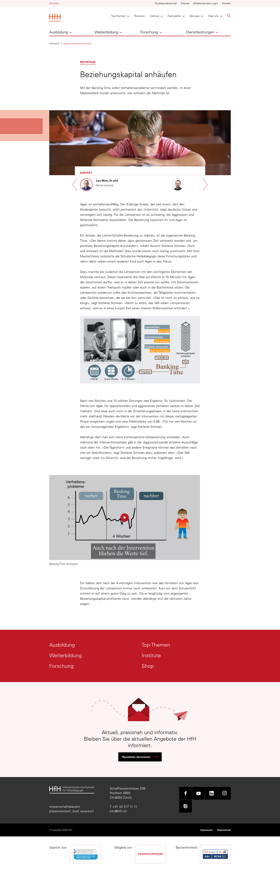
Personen (139, 16)
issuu (185, 806)
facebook (185, 793)
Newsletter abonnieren (136, 757)
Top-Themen (118, 16)
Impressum (206, 829)
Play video (124, 517)
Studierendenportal (166, 3)
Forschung (149, 32)
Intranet (185, 3)
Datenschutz (224, 829)
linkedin (211, 793)
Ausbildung (58, 32)
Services (195, 16)
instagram (224, 793)
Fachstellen (174, 16)
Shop (148, 666)
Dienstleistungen (200, 32)
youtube (198, 793)
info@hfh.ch (118, 811)
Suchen (229, 15)
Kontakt (226, 3)
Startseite (54, 43)
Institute (155, 16)
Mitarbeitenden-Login (205, 3)
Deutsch (54, 3)
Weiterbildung (106, 32)
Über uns (213, 16)
